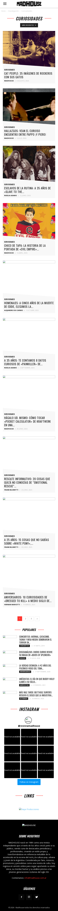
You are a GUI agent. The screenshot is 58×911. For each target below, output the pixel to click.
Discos (22, 658)
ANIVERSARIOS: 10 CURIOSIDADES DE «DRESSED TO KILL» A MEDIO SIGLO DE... (28, 599)
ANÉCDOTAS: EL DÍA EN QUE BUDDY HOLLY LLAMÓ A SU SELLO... (36, 680)
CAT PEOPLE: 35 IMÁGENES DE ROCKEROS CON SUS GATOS (28, 75)
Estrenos (23, 699)
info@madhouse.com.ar (35, 878)
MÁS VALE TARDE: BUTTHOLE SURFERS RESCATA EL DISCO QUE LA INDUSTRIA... (36, 694)
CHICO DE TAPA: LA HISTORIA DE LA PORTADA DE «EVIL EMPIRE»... (25, 247)
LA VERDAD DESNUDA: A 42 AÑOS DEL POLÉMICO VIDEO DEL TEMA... (35, 667)
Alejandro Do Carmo (13, 310)
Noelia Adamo (10, 195)
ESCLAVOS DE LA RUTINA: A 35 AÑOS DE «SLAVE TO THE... (27, 190)
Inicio (3, 11)
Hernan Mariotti (12, 604)
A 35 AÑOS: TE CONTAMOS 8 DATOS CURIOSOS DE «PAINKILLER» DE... (25, 362)
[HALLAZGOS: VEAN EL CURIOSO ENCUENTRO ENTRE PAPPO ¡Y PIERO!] (29, 107)
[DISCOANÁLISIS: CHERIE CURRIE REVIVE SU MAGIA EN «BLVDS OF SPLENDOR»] (10, 655)
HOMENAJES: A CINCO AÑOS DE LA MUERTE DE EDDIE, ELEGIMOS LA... (29, 305)
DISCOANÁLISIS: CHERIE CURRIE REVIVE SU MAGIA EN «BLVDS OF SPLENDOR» (35, 653)
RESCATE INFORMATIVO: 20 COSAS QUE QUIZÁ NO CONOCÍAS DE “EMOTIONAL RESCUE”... (27, 482)
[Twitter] (36, 897)
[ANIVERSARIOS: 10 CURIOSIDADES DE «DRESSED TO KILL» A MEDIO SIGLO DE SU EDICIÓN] (29, 574)
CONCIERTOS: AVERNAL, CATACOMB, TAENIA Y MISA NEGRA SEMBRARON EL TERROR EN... (35, 639)
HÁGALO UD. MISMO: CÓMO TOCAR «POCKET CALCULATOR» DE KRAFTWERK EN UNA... (27, 421)
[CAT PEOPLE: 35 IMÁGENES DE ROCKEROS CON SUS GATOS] (29, 50)
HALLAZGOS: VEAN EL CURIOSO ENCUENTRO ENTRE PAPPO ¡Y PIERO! (25, 133)
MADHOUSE (9, 81)
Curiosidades (9, 70)
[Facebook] (21, 897)
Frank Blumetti (11, 490)
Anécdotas (24, 685)
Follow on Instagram (29, 782)
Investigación (13, 11)
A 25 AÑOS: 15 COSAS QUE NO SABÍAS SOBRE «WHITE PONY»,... (26, 541)
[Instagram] (29, 897)
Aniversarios (25, 672)
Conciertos (24, 646)
